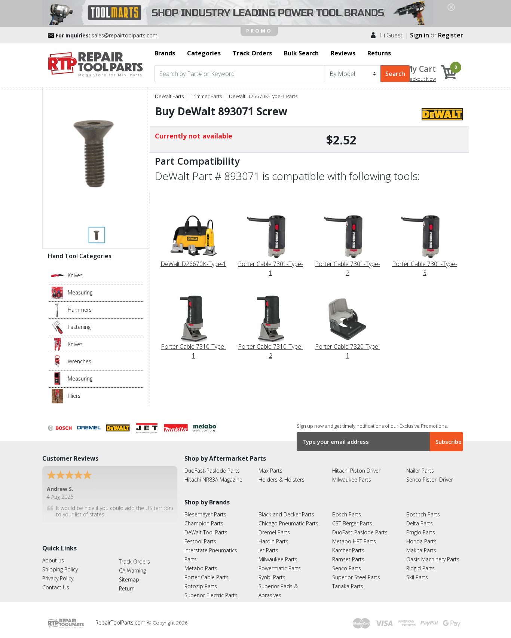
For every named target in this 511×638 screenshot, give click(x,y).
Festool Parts (200, 541)
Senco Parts (346, 568)
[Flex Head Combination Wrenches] (57, 361)
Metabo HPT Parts (354, 541)
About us (53, 560)
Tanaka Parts (347, 586)
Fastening (79, 326)
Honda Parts (421, 541)
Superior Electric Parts (211, 595)
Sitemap (129, 579)
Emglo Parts (420, 532)
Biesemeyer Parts (205, 514)
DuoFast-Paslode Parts (212, 470)
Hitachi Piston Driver (356, 470)
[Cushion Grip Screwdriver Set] (57, 327)
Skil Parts (417, 577)
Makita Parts (421, 550)
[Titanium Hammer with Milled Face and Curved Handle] (57, 309)
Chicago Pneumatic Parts (288, 523)
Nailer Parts (420, 470)
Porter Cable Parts (206, 577)
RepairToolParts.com (121, 622)
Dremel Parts (274, 532)
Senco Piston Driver (429, 479)
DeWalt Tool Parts (205, 532)
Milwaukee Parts (351, 479)
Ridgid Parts (420, 568)
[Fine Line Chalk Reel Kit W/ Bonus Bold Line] (57, 292)
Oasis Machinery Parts (432, 559)
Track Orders (134, 561)
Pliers (74, 395)
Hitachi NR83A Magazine (213, 479)
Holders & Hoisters (281, 479)
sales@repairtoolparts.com (124, 35)
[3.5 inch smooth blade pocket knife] (57, 275)
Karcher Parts (348, 550)
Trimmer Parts (206, 96)
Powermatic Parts (279, 568)
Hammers (80, 309)
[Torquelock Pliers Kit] (57, 395)
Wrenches (79, 361)
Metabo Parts (200, 568)
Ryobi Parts (271, 577)
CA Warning (132, 570)
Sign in (419, 35)
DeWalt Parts (169, 96)
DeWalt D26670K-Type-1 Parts (263, 96)
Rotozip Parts (200, 586)
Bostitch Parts (423, 514)
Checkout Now (420, 79)
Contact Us (55, 587)
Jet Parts (268, 550)
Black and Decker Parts (286, 514)
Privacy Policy (57, 578)
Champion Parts (203, 523)
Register (450, 35)
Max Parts (270, 470)
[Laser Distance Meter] (57, 378)
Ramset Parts (348, 559)
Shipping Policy (60, 569)
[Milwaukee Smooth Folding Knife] (57, 344)
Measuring (80, 292)
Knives (75, 275)
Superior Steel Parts (356, 577)
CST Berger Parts (352, 523)
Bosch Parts (346, 514)
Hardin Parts (273, 541)
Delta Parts (419, 523)
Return (127, 588)
